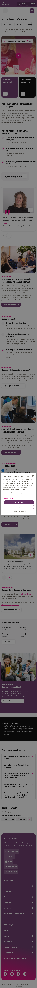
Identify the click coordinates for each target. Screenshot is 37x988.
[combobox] (33, 476)
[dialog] (18, 494)
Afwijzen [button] (19, 507)
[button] (18, 511)
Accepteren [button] (19, 502)
